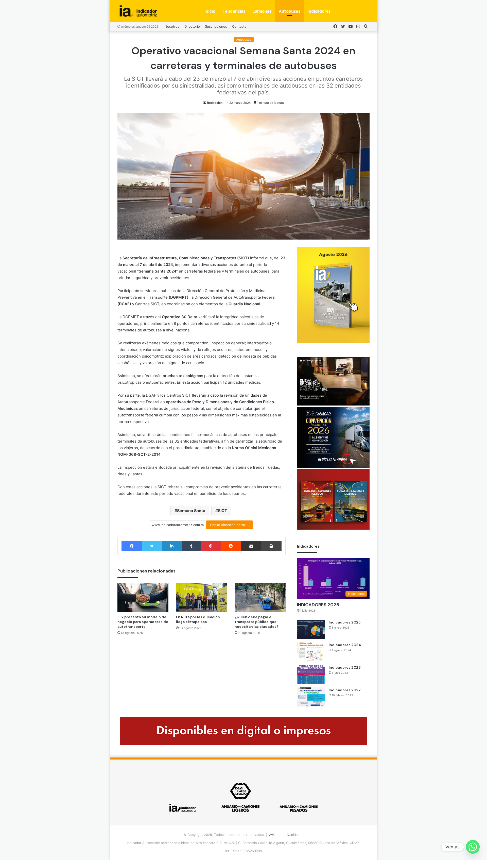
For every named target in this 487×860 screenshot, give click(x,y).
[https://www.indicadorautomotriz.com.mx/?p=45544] (333, 342)
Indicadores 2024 (345, 645)
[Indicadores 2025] (311, 629)
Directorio (192, 26)
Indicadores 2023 (345, 667)
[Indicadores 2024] (311, 651)
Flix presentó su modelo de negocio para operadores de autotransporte (142, 622)
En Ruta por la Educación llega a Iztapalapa (198, 619)
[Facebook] (131, 546)
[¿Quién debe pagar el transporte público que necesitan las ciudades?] (260, 597)
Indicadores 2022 (345, 690)
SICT (222, 510)
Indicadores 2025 (344, 622)
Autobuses (289, 11)
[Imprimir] (271, 546)
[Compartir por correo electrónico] (251, 546)
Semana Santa (191, 510)
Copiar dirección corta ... (229, 525)
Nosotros (172, 26)
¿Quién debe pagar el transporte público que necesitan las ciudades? (257, 622)
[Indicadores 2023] (311, 674)
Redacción (214, 103)
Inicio (209, 11)
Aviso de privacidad (284, 835)
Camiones (262, 11)
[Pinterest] (210, 546)
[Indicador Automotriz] (138, 11)
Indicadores (319, 11)
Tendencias (233, 11)
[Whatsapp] (473, 847)
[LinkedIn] (172, 546)
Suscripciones (216, 26)
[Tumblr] (191, 546)
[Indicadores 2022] (311, 696)
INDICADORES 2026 (318, 605)
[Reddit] (231, 546)
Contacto (239, 26)
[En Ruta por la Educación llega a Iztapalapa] (201, 597)
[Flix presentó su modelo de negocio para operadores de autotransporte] (142, 597)
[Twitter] (152, 546)
